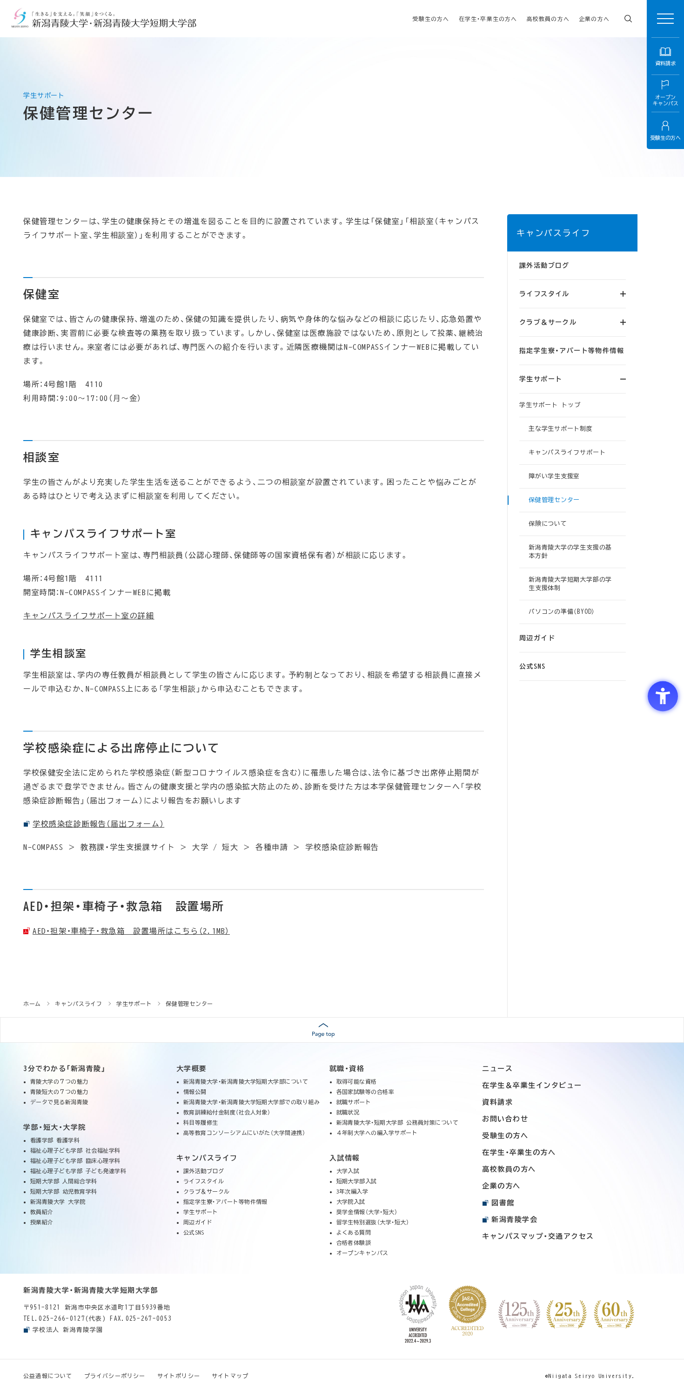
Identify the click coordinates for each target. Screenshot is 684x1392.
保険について (548, 524)
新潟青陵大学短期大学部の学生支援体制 (570, 584)
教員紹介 (42, 1212)
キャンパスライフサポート (567, 452)
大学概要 (191, 1068)
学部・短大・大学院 (54, 1127)
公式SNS (532, 666)
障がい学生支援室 (554, 476)
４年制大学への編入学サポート (377, 1132)
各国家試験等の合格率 (365, 1091)
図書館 (503, 1202)
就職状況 (348, 1112)
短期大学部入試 (356, 1181)
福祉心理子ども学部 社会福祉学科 (75, 1150)
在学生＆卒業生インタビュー (532, 1085)
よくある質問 (353, 1232)
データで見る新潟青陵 (59, 1102)
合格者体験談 (353, 1242)
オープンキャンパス (362, 1253)
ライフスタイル (203, 1181)
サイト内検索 (628, 18)
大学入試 (348, 1171)
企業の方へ (594, 18)
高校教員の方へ (548, 18)
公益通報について (48, 1375)
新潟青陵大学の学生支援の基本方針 (570, 551)
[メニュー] (665, 18)
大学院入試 (350, 1201)
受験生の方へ (430, 18)
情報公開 (195, 1091)
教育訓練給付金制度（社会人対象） (227, 1112)
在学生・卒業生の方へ (488, 18)
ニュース (497, 1068)
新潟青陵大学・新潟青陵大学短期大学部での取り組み (251, 1102)
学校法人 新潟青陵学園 (68, 1330)
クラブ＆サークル (206, 1191)
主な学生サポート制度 (561, 429)
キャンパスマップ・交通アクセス (538, 1236)
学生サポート (200, 1212)
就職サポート (353, 1102)
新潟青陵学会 (514, 1219)
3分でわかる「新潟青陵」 (64, 1068)
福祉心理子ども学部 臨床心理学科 (75, 1160)
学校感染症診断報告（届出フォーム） (98, 824)
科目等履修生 (200, 1122)
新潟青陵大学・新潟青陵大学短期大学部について (245, 1081)
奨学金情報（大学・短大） (367, 1212)
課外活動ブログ (544, 265)
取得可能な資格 (356, 1081)
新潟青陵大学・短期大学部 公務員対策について (397, 1122)
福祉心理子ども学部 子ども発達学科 (78, 1171)
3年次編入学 (352, 1191)
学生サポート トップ (550, 405)
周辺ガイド (537, 638)
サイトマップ (230, 1375)
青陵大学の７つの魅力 (59, 1081)
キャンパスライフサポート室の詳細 (88, 615)
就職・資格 (347, 1068)
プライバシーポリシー (115, 1375)
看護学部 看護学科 (55, 1140)
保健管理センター (554, 500)
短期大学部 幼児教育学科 (63, 1191)
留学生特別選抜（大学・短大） (372, 1222)
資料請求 (497, 1102)
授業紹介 (42, 1222)
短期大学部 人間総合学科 (63, 1181)
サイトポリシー (178, 1375)
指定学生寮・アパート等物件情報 (571, 350)
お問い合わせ (505, 1118)
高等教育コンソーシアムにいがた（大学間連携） (244, 1132)
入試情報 (344, 1157)
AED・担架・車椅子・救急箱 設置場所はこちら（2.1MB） (131, 931)
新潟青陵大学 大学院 (58, 1201)
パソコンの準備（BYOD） (562, 612)
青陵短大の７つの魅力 (59, 1091)
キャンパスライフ (553, 233)
